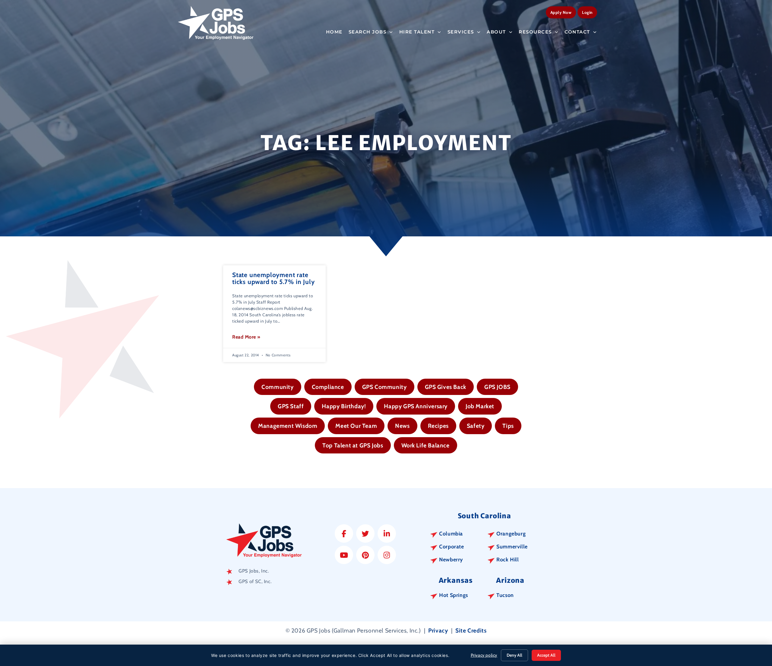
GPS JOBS (497, 386)
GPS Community (384, 386)
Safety (476, 425)
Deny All (514, 655)
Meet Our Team (356, 425)
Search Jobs (368, 32)
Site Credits (470, 630)
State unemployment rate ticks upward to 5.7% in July (273, 278)
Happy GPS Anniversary (416, 406)
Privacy (438, 630)
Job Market (480, 406)
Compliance (328, 386)
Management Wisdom (287, 425)
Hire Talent (417, 32)
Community (277, 386)
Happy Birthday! (344, 406)
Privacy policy (484, 655)
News (402, 425)
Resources (535, 32)
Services (461, 32)
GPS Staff (291, 406)
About (496, 32)
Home (334, 32)
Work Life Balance (425, 445)
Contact (577, 32)
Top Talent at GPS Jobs (352, 445)
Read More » (246, 337)
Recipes (438, 425)
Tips (508, 425)
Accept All (546, 655)
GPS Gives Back (445, 386)
